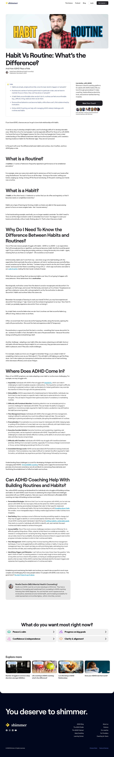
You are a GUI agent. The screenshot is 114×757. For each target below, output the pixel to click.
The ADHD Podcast (78, 730)
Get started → (102, 3)
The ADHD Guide (79, 727)
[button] (8, 84)
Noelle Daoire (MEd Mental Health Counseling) (36, 584)
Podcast (77, 3)
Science (105, 727)
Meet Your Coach (89, 103)
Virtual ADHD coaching (30, 465)
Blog (84, 3)
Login (92, 3)
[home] (12, 3)
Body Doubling (79, 733)
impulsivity (48, 383)
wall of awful (12, 269)
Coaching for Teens (102, 736)
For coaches (104, 730)
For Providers (104, 733)
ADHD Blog (80, 724)
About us (105, 724)
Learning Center (79, 736)
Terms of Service (103, 748)
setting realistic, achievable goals (57, 521)
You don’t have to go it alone (24, 575)
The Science (69, 3)
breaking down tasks (62, 508)
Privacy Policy (93, 748)
